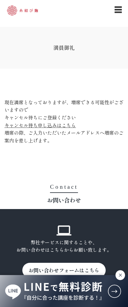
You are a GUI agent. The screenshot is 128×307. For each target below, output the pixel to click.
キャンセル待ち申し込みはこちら (40, 125)
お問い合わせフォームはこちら (64, 270)
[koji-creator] (22, 10)
